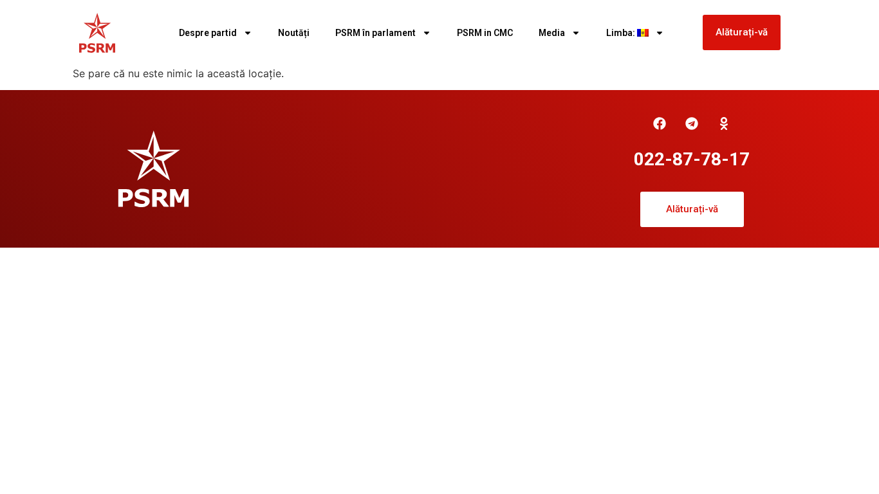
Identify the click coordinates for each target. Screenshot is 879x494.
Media (552, 33)
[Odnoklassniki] (724, 123)
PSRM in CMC (485, 33)
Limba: (621, 33)
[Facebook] (659, 123)
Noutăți (294, 33)
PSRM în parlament (375, 33)
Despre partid (208, 33)
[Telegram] (692, 123)
